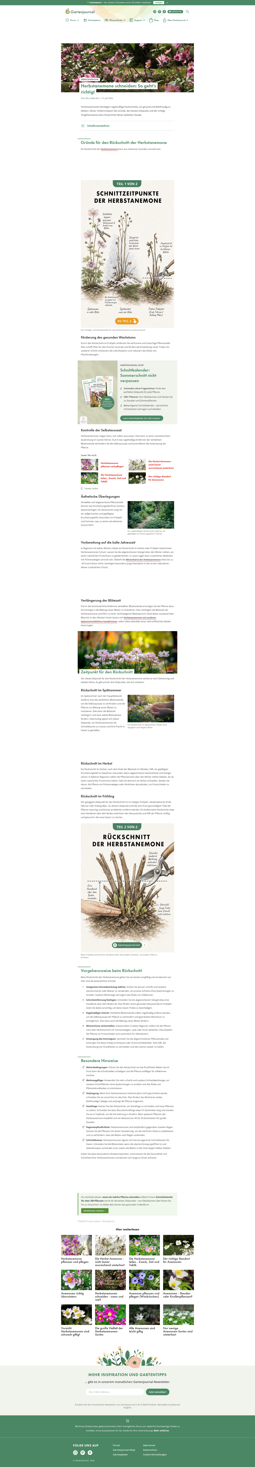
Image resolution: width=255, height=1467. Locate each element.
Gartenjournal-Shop (124, 1449)
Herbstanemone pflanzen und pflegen (75, 1260)
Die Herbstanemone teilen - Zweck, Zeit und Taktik (113, 478)
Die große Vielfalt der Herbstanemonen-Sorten (109, 1331)
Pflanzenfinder (116, 20)
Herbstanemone (109, 149)
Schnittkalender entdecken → (95, 1211)
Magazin (138, 20)
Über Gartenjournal (176, 20)
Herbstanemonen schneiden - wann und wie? (109, 1296)
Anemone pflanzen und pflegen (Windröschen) (144, 1294)
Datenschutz (150, 1449)
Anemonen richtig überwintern (72, 1294)
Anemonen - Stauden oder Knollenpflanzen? (177, 1294)
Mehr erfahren (161, 1430)
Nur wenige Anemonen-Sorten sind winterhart (178, 1331)
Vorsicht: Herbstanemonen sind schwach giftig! (75, 1331)
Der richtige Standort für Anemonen (176, 1260)
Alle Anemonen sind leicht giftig (142, 1329)
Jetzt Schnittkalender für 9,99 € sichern (141, 418)
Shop (156, 20)
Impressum (149, 1445)
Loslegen (159, 2)
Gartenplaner (94, 20)
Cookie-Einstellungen (155, 1454)
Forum (73, 20)
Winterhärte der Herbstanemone (143, 559)
